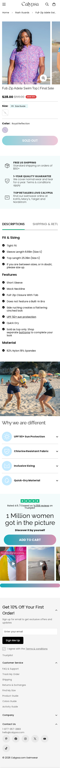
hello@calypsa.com (13, 732)
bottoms (24, 332)
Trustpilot (7, 655)
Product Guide (10, 695)
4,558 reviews (41, 505)
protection (29, 317)
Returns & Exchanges (14, 685)
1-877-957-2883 (11, 729)
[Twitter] (35, 739)
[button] (54, 4)
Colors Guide (9, 701)
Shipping (7, 679)
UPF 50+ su (13, 317)
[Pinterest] (6, 739)
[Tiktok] (6, 748)
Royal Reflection (5, 130)
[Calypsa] (30, 4)
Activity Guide (10, 706)
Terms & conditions (37, 648)
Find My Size (9, 690)
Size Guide (20, 106)
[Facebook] (16, 739)
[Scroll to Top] (54, 751)
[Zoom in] (43, 78)
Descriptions (13, 224)
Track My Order (11, 674)
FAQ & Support (10, 668)
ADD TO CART (30, 540)
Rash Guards (22, 12)
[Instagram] (25, 739)
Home (5, 12)
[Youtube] (44, 739)
